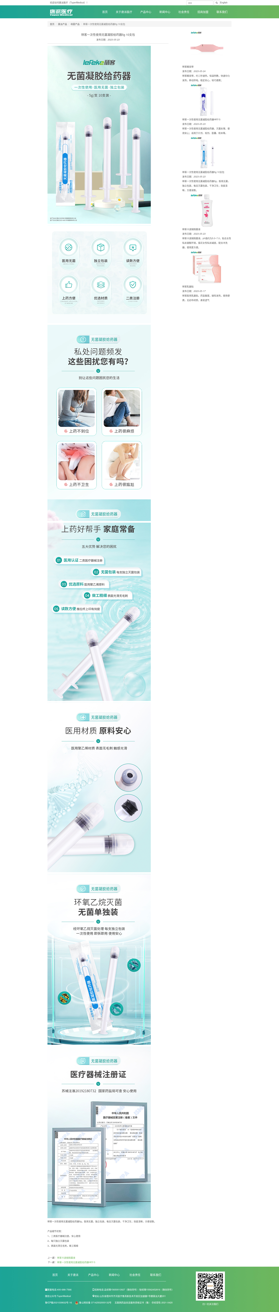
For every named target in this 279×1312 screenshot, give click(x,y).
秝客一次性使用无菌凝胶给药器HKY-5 (76, 1262)
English (223, 2)
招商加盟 (202, 12)
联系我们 (222, 12)
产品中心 (145, 12)
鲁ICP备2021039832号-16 (58, 1302)
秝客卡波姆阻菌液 (66, 1257)
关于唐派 (72, 1275)
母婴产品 (75, 24)
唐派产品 (62, 24)
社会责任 (183, 12)
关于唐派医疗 (124, 12)
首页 (105, 12)
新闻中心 (164, 12)
